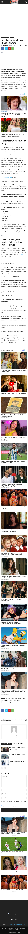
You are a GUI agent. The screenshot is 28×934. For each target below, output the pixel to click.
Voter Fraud (12, 37)
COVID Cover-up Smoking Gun (20, 719)
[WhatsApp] (12, 48)
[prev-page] (2, 768)
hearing (21, 151)
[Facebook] (2, 48)
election (19, 698)
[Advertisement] (14, 19)
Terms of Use (22, 928)
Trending (7, 37)
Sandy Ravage (5, 45)
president (12, 702)
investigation (4, 700)
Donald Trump (14, 698)
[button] (2, 2)
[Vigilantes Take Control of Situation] (5, 762)
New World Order (5, 702)
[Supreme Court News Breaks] (5, 756)
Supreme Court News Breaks (17, 754)
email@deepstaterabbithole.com (17, 924)
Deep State (8, 698)
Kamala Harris (16, 700)
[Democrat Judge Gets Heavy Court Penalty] (5, 749)
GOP (24, 698)
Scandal (6, 35)
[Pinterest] (9, 48)
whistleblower (5, 79)
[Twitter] (6, 48)
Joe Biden (10, 700)
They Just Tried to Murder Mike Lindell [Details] (7, 719)
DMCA (10, 929)
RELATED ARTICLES (6, 743)
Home (2, 35)
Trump (17, 702)
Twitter (21, 254)
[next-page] (5, 768)
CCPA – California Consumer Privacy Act (10, 928)
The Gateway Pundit (6, 177)
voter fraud (22, 702)
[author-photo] (14, 733)
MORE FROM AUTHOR (18, 743)
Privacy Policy (16, 929)
